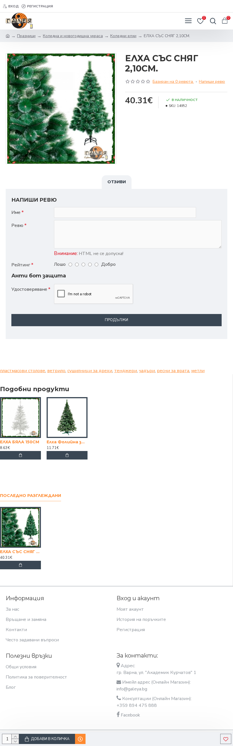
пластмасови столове (22, 371)
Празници (26, 36)
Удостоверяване (29, 289)
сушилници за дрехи (89, 371)
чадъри (147, 371)
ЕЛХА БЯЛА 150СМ (19, 441)
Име (15, 212)
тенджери (125, 371)
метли (198, 371)
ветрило (56, 371)
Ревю (17, 225)
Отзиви (116, 181)
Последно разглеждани (30, 495)
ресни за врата (173, 371)
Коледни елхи (123, 36)
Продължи (116, 320)
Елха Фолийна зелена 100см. (67, 441)
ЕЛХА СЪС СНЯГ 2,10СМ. (20, 551)
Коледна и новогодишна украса (73, 36)
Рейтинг (20, 265)
